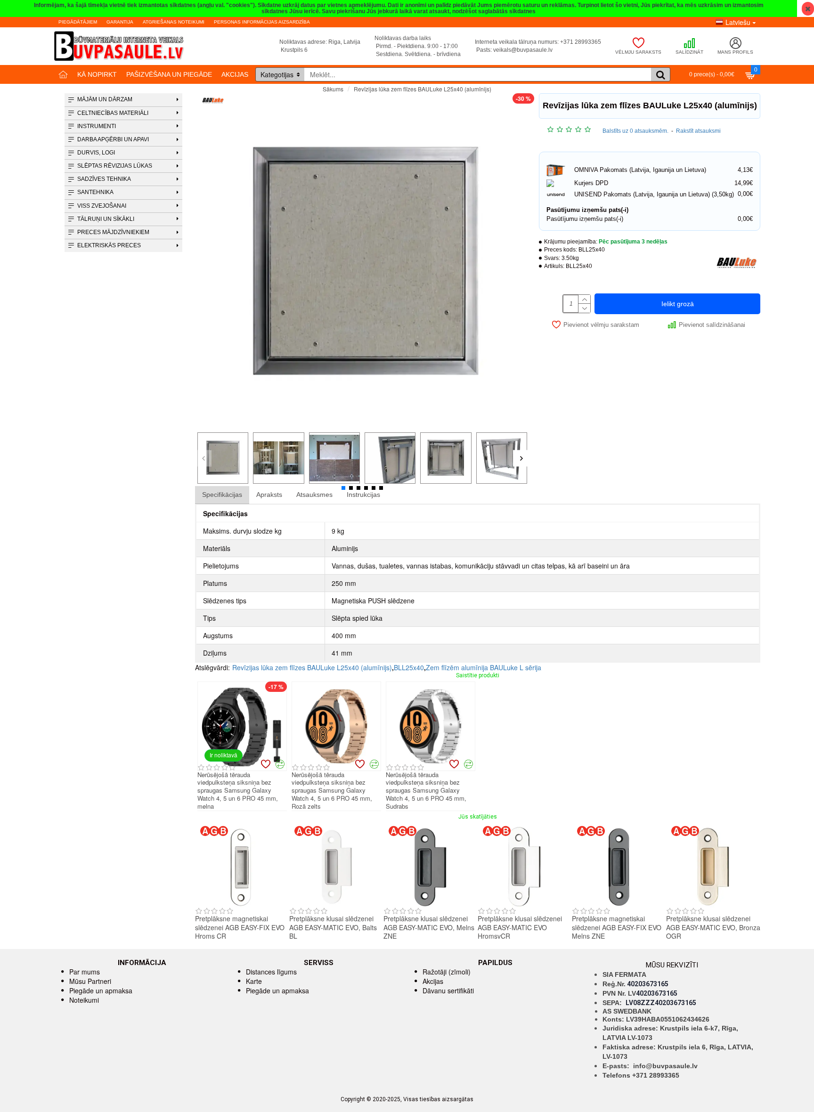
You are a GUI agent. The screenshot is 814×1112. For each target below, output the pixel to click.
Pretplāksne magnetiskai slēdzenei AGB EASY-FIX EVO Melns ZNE (616, 927)
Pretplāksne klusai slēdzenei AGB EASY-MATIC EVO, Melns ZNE (428, 927)
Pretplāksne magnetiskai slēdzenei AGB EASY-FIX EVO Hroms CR (240, 927)
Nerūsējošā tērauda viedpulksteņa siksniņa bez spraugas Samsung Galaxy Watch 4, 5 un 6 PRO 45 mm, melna (237, 791)
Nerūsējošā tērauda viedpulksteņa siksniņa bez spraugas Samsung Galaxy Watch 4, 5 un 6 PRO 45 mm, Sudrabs (426, 791)
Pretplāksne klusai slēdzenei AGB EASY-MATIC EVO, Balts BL (333, 927)
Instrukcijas (363, 494)
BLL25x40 (409, 667)
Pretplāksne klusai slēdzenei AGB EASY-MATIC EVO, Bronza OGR (713, 927)
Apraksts (269, 494)
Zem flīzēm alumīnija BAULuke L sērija (483, 667)
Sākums (333, 89)
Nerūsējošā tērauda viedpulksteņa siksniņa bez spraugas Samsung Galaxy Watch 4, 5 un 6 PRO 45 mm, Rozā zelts (332, 791)
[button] (203, 458)
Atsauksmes (314, 494)
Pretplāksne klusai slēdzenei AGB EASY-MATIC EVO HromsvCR (520, 927)
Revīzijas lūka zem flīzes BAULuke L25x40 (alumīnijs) (312, 667)
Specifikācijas (222, 494)
